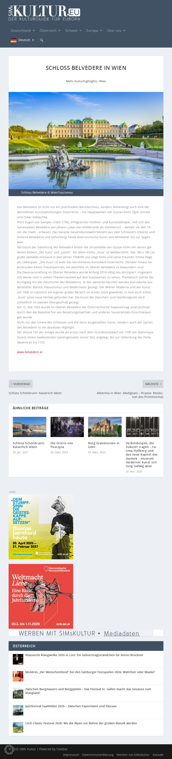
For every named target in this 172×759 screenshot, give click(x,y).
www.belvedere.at (29, 352)
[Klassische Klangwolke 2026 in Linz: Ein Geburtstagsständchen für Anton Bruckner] (19, 659)
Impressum (71, 754)
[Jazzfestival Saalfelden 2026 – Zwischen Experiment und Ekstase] (19, 710)
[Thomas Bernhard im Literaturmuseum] (41, 558)
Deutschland (21, 30)
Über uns (114, 30)
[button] (41, 40)
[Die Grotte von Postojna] (67, 427)
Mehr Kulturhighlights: (82, 81)
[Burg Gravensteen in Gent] (105, 427)
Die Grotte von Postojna (62, 445)
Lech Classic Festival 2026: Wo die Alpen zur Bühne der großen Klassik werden (81, 723)
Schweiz (71, 30)
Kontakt (158, 754)
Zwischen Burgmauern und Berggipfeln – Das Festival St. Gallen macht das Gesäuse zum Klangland (88, 691)
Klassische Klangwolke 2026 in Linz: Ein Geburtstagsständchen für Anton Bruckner (84, 655)
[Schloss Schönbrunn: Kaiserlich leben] (29, 427)
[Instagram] (141, 30)
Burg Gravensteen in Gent (104, 445)
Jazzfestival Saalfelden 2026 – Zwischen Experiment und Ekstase (71, 706)
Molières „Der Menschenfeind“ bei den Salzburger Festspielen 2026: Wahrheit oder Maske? (90, 672)
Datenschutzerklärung (97, 754)
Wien (102, 81)
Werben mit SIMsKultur (133, 754)
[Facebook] (132, 30)
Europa (92, 30)
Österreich (48, 30)
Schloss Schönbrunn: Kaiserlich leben (29, 445)
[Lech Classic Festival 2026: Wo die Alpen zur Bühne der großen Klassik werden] (19, 727)
